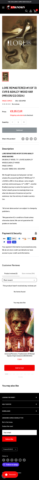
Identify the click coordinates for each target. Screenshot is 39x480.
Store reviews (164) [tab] (28, 273)
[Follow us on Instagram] (11, 460)
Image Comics (7, 101)
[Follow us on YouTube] (20, 460)
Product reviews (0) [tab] (10, 273)
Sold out (19, 130)
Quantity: (5, 122)
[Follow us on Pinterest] (16, 460)
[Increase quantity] (24, 122)
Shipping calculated (17, 115)
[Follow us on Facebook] (3, 460)
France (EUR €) (8, 449)
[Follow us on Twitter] (7, 460)
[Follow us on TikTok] (24, 460)
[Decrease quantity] (12, 122)
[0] (35, 11)
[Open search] (26, 11)
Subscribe (9, 439)
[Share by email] (35, 138)
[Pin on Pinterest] (27, 138)
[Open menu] (3, 7)
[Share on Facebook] (22, 138)
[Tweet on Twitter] (31, 138)
